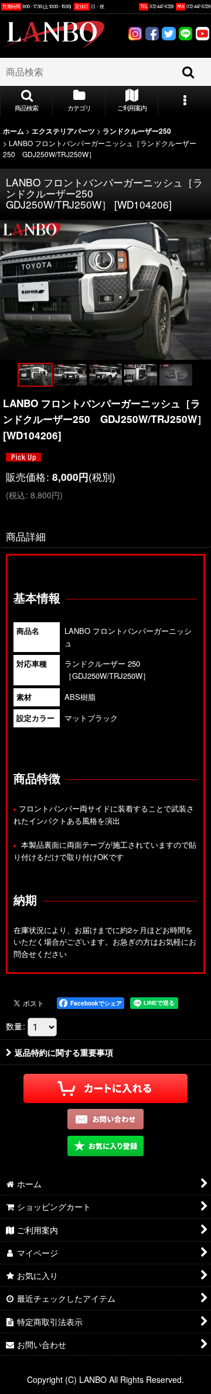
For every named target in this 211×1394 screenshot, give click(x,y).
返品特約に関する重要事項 (64, 1052)
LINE (185, 35)
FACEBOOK (152, 35)
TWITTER (169, 35)
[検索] (188, 72)
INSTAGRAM (135, 35)
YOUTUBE (202, 35)
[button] (26, 101)
